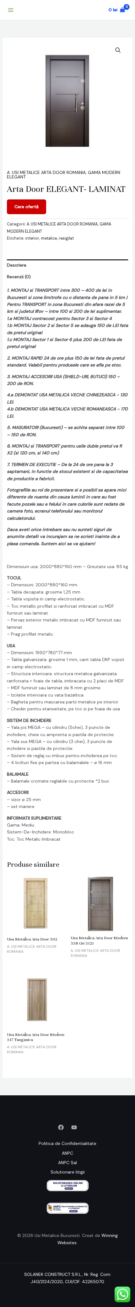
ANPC (67, 1153)
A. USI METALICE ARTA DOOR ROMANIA (46, 172)
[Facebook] (61, 1127)
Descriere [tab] (16, 265)
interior (32, 238)
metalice (49, 238)
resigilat (66, 238)
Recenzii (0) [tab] (19, 276)
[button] (118, 50)
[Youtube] (74, 1127)
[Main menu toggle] (10, 10)
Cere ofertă (26, 206)
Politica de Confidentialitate (67, 1143)
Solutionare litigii (68, 1172)
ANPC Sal (67, 1162)
